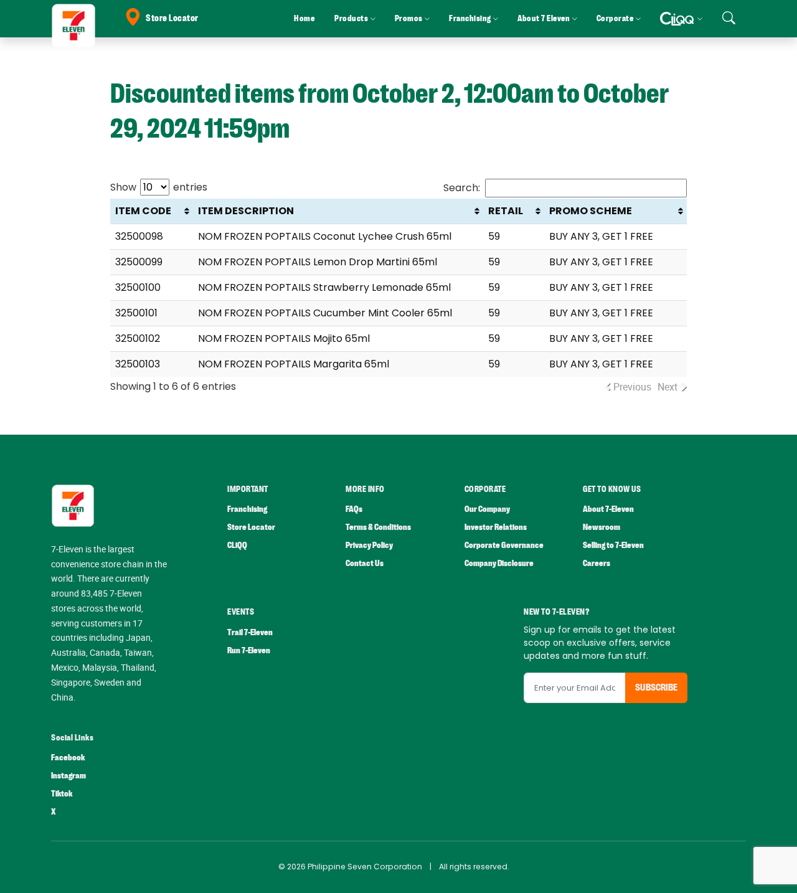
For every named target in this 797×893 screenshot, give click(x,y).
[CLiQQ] (681, 18)
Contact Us (365, 563)
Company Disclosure (499, 563)
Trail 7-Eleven (250, 632)
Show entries (158, 187)
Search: (461, 188)
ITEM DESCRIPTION (246, 211)
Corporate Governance (504, 545)
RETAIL (505, 211)
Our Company (487, 509)
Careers (596, 563)
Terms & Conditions (378, 527)
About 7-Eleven (608, 509)
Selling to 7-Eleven (613, 545)
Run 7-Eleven (248, 650)
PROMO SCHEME (590, 211)
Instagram (68, 775)
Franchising (247, 509)
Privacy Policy (369, 545)
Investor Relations (496, 527)
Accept (758, 871)
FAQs (354, 509)
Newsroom (601, 527)
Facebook (68, 757)
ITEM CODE (143, 211)
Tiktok (61, 793)
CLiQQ (237, 545)
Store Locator (172, 18)
